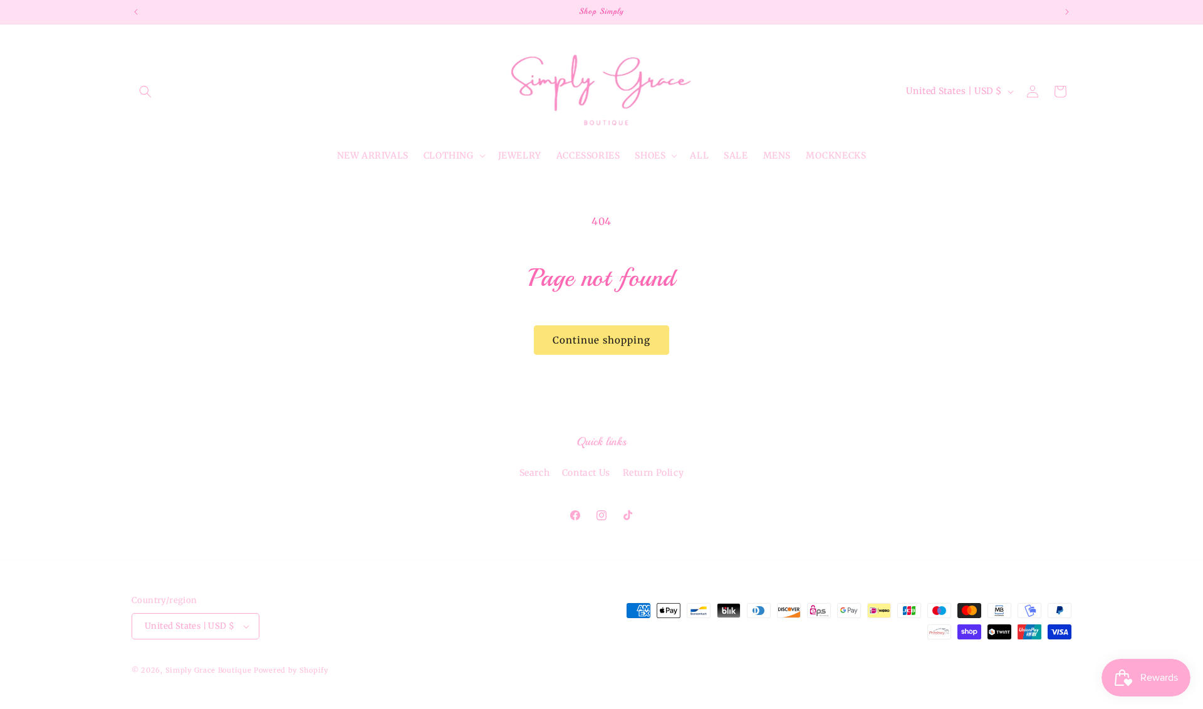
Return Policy (653, 472)
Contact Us (586, 472)
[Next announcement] (1067, 12)
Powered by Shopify (291, 670)
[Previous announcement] (136, 12)
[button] (145, 91)
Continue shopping (601, 340)
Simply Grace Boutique (209, 670)
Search (534, 472)
